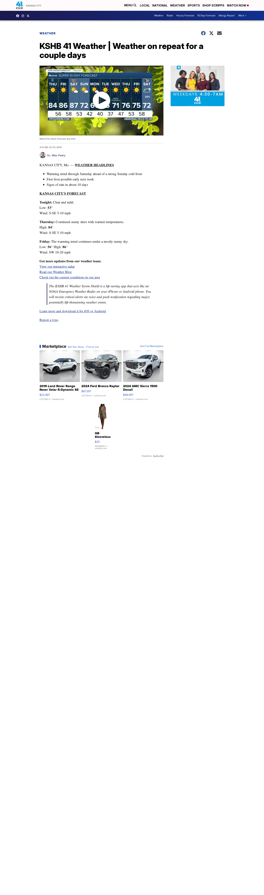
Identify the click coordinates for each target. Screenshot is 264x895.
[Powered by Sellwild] (158, 456)
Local (145, 5)
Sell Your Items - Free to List (83, 347)
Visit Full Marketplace (151, 346)
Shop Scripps (213, 5)
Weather (177, 5)
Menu (128, 5)
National (160, 5)
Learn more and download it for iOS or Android (73, 311)
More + (242, 15)
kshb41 (18, 15)
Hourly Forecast (185, 15)
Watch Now (237, 5)
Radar (170, 15)
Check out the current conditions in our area (70, 277)
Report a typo (49, 320)
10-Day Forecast (206, 15)
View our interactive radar (57, 266)
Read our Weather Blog (56, 271)
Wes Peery (58, 155)
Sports (193, 5)
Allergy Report (227, 15)
